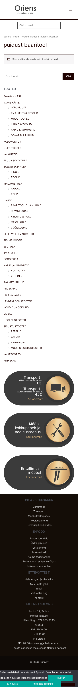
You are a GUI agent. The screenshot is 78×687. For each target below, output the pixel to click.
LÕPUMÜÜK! (18, 107)
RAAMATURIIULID (14, 282)
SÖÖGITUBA (11, 259)
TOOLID (15, 177)
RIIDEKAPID (10, 288)
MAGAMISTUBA (13, 183)
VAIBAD (8, 313)
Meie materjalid (39, 584)
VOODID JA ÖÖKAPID (16, 307)
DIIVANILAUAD (19, 211)
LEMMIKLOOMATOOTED (18, 301)
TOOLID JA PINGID (15, 166)
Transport (39, 511)
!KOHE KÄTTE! (12, 102)
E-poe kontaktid (39, 538)
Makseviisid (39, 552)
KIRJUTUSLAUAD (21, 216)
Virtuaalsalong (39, 593)
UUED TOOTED (12, 148)
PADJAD (15, 188)
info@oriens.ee (39, 615)
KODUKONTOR (12, 141)
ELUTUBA (9, 246)
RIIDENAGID (18, 342)
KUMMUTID (18, 270)
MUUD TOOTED (20, 118)
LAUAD (8, 200)
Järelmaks (39, 506)
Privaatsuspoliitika (43, 683)
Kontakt (39, 597)
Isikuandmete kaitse (39, 566)
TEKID (14, 194)
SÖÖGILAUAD (19, 227)
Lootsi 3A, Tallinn (39, 611)
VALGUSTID (11, 154)
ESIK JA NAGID (12, 294)
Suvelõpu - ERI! (13, 96)
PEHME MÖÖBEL (13, 240)
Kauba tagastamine (39, 556)
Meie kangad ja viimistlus (39, 579)
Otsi (68, 76)
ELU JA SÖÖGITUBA (15, 160)
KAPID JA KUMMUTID (16, 265)
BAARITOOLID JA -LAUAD (26, 205)
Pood (16, 36)
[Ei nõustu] (68, 684)
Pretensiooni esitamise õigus (39, 561)
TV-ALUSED (11, 252)
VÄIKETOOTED (12, 354)
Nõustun (60, 677)
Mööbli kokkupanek (39, 516)
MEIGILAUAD (18, 222)
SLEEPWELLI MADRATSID (19, 233)
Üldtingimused (39, 543)
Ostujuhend (39, 547)
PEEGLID (16, 331)
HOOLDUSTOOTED (15, 320)
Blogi (39, 588)
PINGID (15, 171)
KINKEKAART (11, 360)
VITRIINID (16, 275)
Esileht (7, 36)
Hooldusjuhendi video (39, 525)
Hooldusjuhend (39, 520)
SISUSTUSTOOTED (15, 326)
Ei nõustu (12, 683)
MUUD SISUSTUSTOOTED (26, 347)
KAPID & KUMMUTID (23, 129)
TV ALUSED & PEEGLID (24, 113)
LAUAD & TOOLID (21, 124)
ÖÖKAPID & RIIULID (22, 135)
